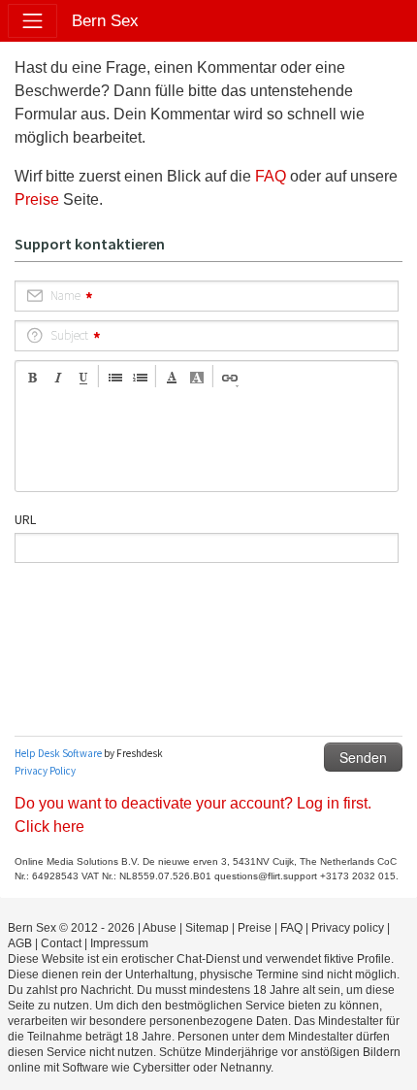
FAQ (270, 176)
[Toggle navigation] (32, 21)
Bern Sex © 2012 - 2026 (71, 928)
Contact (61, 943)
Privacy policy (347, 928)
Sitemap (207, 928)
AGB (20, 943)
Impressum (119, 943)
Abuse (159, 928)
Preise (37, 199)
